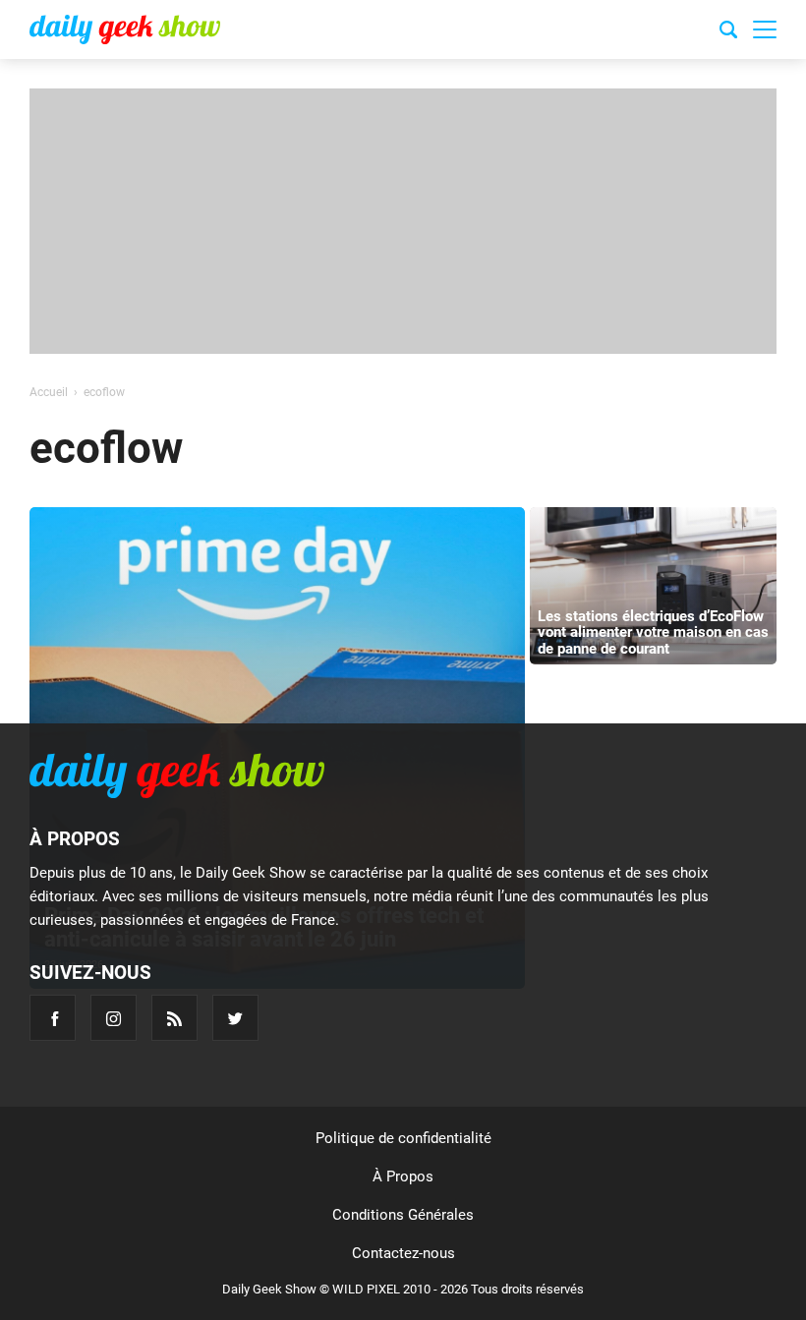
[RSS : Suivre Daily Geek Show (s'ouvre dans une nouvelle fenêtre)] (174, 1018)
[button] (765, 29)
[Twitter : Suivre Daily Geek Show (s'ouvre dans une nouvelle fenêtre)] (235, 1018)
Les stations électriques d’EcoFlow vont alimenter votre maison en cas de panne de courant (653, 632)
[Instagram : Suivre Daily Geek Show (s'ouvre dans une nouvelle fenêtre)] (113, 1018)
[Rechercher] (728, 32)
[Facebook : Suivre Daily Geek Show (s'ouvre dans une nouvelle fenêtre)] (52, 1018)
